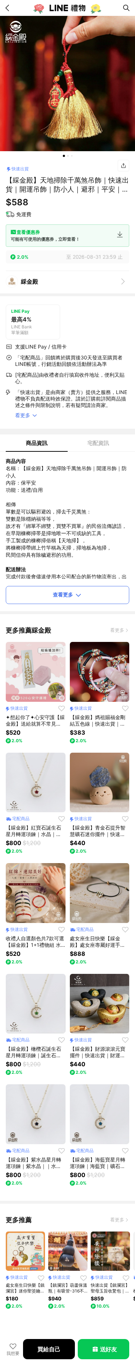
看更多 (117, 630)
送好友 (108, 1349)
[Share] (123, 165)
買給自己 (48, 1349)
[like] (62, 708)
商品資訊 (37, 442)
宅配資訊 (98, 442)
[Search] (126, 8)
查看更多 (63, 594)
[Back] (8, 8)
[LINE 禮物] (68, 8)
